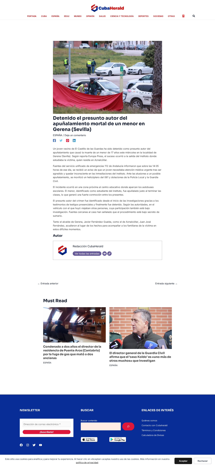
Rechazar (203, 461)
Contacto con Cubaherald (154, 425)
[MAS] (128, 426)
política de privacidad (87, 462)
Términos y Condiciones (154, 430)
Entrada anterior (48, 283)
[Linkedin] (74, 140)
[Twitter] (61, 140)
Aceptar (183, 461)
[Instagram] (27, 445)
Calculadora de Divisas (153, 435)
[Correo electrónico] (104, 253)
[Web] (109, 253)
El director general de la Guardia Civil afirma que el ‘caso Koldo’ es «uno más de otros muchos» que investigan (140, 357)
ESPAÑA (57, 135)
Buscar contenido (89, 420)
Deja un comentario (75, 135)
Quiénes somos (149, 420)
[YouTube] (40, 445)
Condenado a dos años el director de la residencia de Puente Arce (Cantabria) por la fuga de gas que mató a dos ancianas (72, 352)
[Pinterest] (67, 140)
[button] (194, 16)
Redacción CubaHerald (88, 246)
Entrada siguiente (166, 283)
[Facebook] (54, 140)
